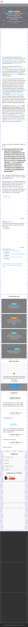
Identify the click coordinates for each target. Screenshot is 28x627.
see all (12, 249)
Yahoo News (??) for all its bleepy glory (16, 119)
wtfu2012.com (18, 115)
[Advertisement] (14, 492)
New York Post (19, 105)
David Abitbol (13, 424)
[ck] (11, 208)
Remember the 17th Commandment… (14, 307)
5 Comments (15, 21)
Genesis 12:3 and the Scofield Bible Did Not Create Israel (14, 336)
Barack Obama (15, 263)
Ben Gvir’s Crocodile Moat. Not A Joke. (13, 257)
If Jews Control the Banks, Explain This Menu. (14, 321)
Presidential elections (12, 265)
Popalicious (17, 11)
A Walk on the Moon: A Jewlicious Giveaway (14, 254)
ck (2, 220)
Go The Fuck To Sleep (16, 60)
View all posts (14, 385)
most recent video (15, 74)
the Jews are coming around (17, 94)
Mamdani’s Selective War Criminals (12, 250)
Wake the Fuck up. (17, 63)
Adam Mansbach (6, 60)
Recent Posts (7, 197)
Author (5, 195)
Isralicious (11, 349)
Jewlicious (11, 11)
